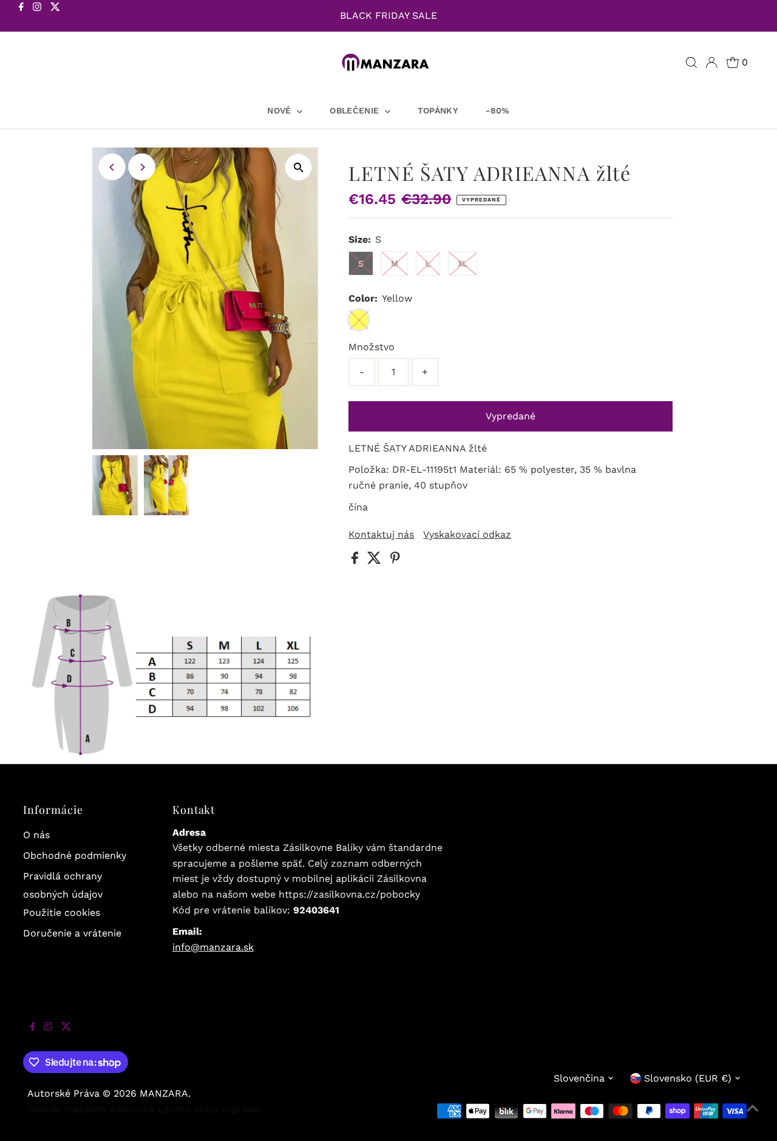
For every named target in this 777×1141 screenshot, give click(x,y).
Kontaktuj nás (381, 535)
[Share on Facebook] (356, 560)
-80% (497, 110)
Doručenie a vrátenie (72, 933)
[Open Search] (691, 62)
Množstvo (371, 347)
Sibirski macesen (66, 1109)
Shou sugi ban (227, 1109)
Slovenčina (579, 1078)
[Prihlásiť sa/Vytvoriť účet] (711, 62)
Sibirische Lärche (150, 1109)
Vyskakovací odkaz (467, 535)
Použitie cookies (61, 912)
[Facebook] (21, 17)
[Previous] (112, 167)
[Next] (141, 167)
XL (462, 263)
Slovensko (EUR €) (687, 1078)
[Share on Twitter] (375, 560)
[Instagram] (37, 17)
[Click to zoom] (298, 167)
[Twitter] (55, 17)
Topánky (438, 110)
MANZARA (164, 1093)
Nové (280, 110)
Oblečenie (356, 110)
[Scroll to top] (753, 1117)
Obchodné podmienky (74, 855)
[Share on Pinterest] (395, 560)
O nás (36, 835)
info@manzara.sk (213, 947)
